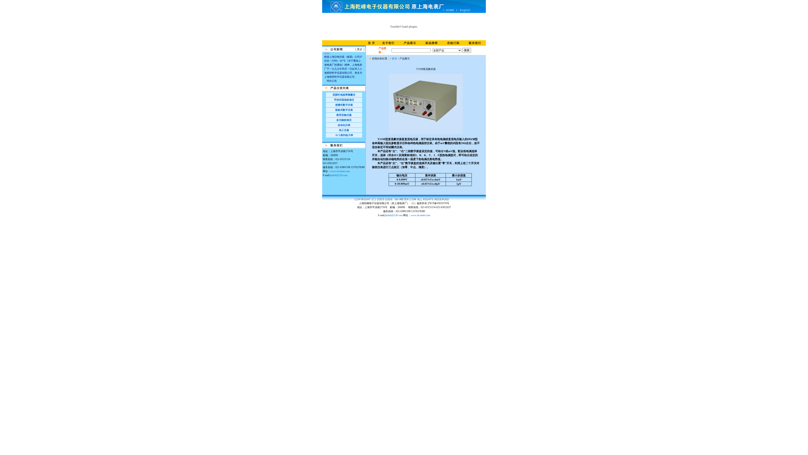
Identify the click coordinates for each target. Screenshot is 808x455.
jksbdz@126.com (338, 175)
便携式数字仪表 (344, 104)
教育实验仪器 (344, 115)
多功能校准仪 (344, 120)
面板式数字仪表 (344, 109)
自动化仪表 (344, 125)
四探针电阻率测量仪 (344, 94)
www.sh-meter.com (340, 171)
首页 (394, 58)
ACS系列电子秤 (344, 135)
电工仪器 (344, 130)
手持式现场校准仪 (344, 99)
